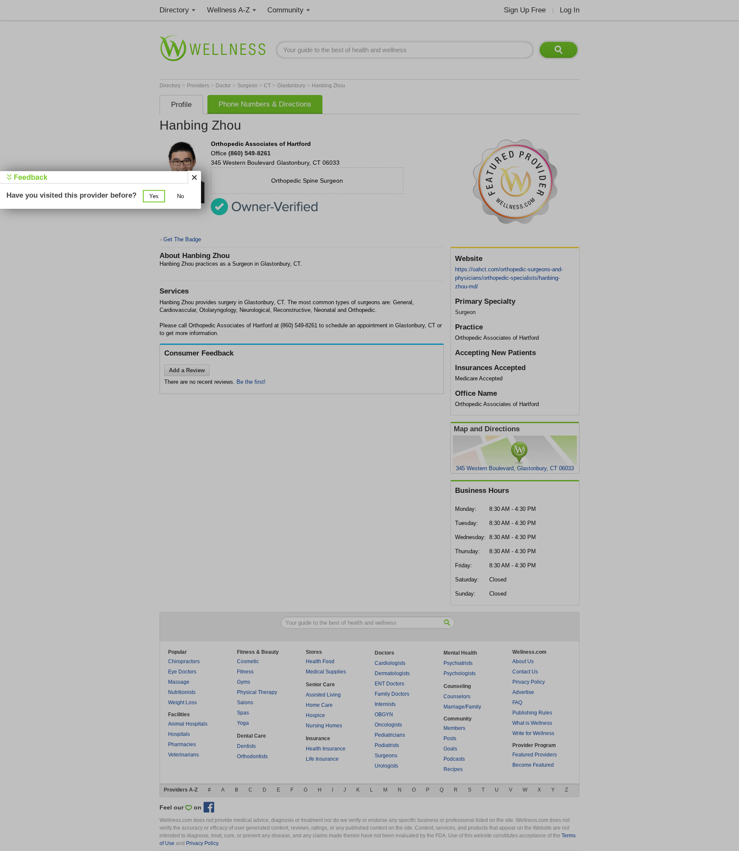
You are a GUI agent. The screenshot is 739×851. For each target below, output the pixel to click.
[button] (154, 196)
